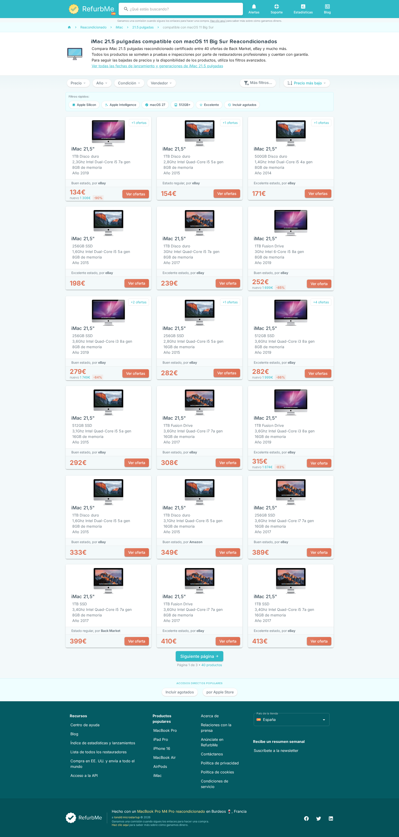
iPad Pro (160, 739)
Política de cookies (217, 772)
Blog (74, 734)
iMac (157, 775)
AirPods (160, 766)
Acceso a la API (84, 775)
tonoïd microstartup (127, 817)
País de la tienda (267, 713)
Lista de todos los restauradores (98, 752)
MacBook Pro (165, 730)
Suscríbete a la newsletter (276, 750)
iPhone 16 (161, 748)
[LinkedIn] (331, 817)
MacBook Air (164, 757)
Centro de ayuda (85, 725)
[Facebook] (306, 817)
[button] (78, 83)
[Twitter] (318, 817)
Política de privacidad (220, 763)
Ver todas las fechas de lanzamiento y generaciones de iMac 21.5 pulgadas (157, 66)
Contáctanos (212, 754)
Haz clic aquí (218, 20)
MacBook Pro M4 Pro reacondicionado (171, 811)
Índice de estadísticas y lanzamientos (102, 743)
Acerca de (210, 716)
